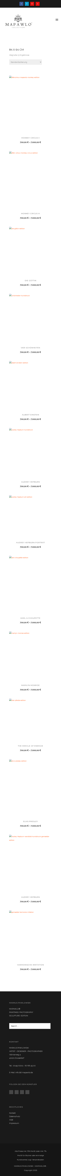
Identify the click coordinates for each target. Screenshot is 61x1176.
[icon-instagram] (33, 4)
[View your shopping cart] (52, 20)
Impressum (14, 1123)
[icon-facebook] (22, 4)
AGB (11, 1120)
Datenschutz (14, 1116)
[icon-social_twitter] (22, 1092)
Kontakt (12, 1113)
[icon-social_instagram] (17, 1092)
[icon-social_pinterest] (28, 1092)
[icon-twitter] (27, 4)
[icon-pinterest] (38, 4)
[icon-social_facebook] (12, 1092)
